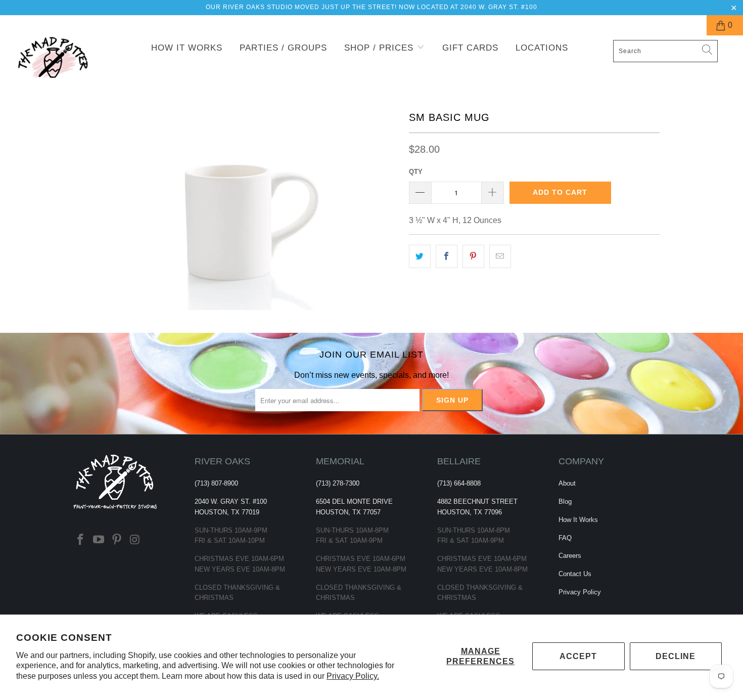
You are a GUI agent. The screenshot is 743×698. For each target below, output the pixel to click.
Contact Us (575, 574)
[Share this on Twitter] (420, 256)
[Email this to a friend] (500, 256)
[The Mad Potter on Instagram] (135, 540)
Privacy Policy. (353, 676)
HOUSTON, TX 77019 (227, 512)
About (567, 483)
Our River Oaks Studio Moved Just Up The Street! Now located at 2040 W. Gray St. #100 (371, 7)
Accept (578, 656)
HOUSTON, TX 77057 (348, 512)
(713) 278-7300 (337, 483)
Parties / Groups (283, 48)
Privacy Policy (580, 592)
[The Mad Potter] (64, 64)
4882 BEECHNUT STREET (477, 501)
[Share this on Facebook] (446, 256)
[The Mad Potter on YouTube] (99, 540)
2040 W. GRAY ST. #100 (231, 501)
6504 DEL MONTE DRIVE (354, 501)
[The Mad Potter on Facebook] (80, 540)
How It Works (186, 48)
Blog (565, 501)
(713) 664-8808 (459, 483)
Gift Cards (470, 48)
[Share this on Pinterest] (473, 256)
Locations (542, 48)
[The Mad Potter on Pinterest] (116, 540)
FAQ (565, 538)
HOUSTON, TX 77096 (469, 512)
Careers (570, 555)
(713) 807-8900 (216, 483)
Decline (675, 656)
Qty (416, 172)
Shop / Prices (380, 48)
